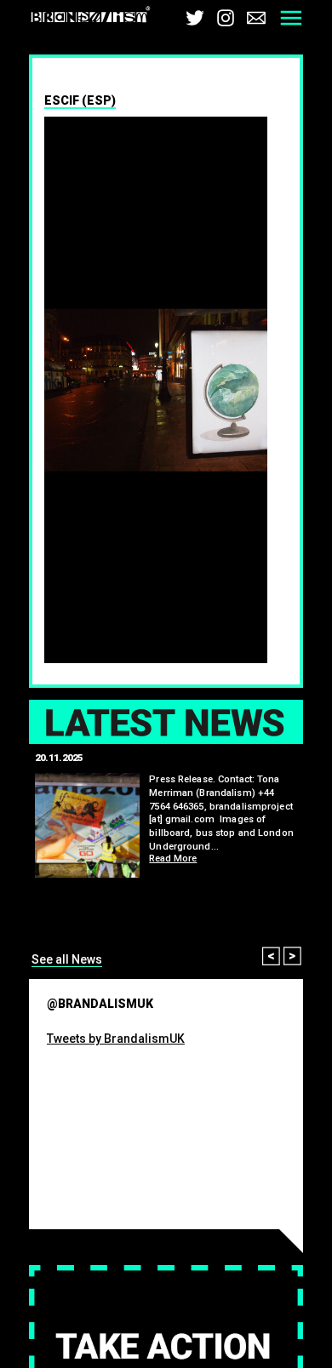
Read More (173, 858)
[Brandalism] (90, 17)
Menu (291, 18)
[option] (166, 390)
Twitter (195, 18)
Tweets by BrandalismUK (116, 1038)
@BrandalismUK (100, 1003)
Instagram (226, 18)
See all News (66, 959)
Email (256, 18)
